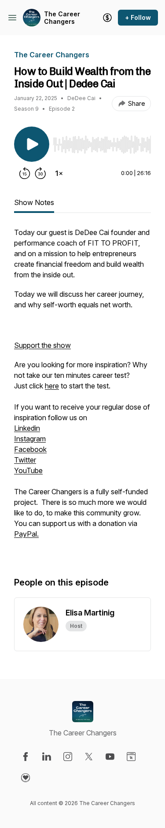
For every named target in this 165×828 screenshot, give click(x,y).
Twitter (25, 459)
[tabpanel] (82, 393)
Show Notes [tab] (34, 202)
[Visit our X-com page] (88, 756)
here (52, 385)
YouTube (28, 470)
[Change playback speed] (59, 173)
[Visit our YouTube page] (110, 756)
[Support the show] (107, 17)
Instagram (30, 438)
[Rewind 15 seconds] (24, 173)
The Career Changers (62, 18)
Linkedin (27, 428)
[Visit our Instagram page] (67, 756)
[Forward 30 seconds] (40, 173)
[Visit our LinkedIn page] (46, 756)
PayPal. (26, 534)
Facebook (30, 449)
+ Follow (138, 17)
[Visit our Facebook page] (25, 756)
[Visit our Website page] (131, 756)
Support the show (42, 345)
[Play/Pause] (31, 144)
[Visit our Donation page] (25, 777)
